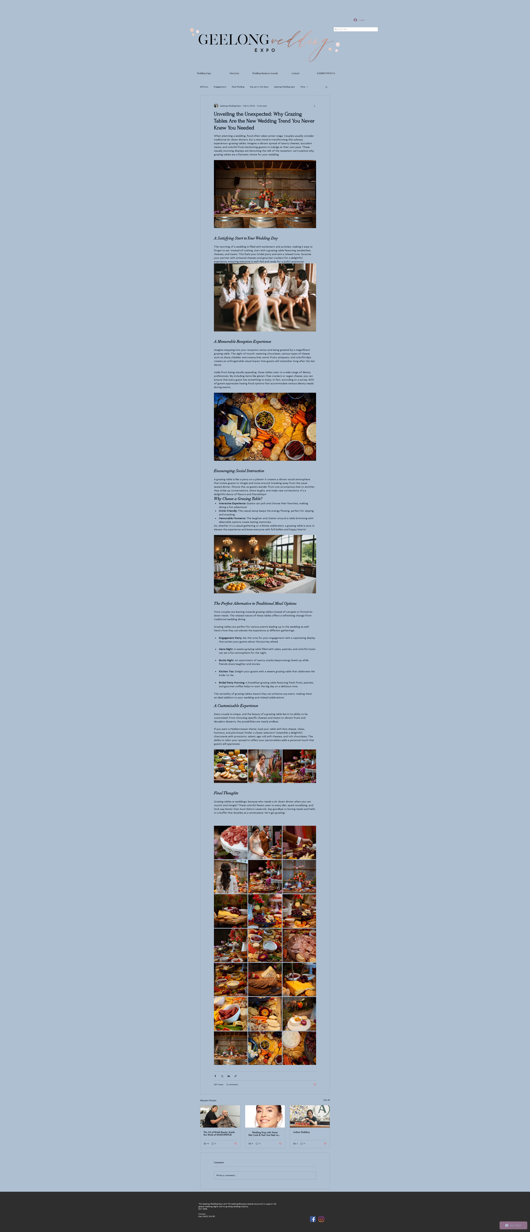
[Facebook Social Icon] (313, 1219)
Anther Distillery (301, 1132)
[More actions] (314, 105)
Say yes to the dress (259, 87)
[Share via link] (235, 1076)
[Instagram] (321, 1219)
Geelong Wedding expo (284, 87)
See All (327, 1100)
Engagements (220, 87)
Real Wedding (238, 87)
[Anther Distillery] (310, 1116)
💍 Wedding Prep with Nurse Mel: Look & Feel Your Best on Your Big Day (263, 1133)
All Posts (204, 87)
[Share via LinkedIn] (228, 1076)
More (302, 87)
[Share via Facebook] (215, 1076)
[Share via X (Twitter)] (222, 1076)
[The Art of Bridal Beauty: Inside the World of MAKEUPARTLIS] (220, 1116)
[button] (326, 87)
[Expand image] (230, 766)
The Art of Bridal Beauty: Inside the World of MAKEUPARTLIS (219, 1133)
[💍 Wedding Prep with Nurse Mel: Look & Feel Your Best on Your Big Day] (265, 1116)
